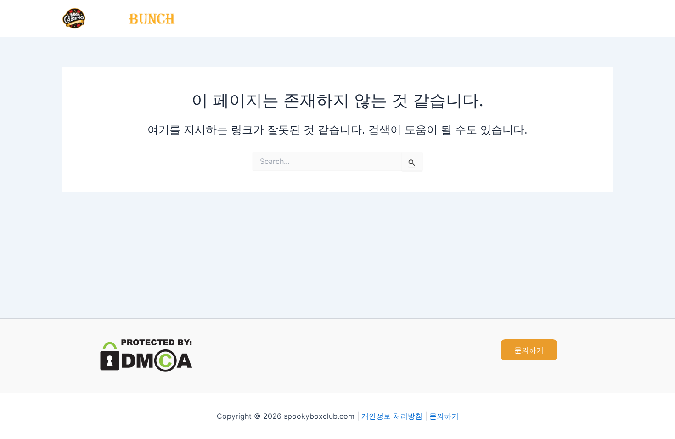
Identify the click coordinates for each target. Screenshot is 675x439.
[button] (529, 349)
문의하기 (444, 416)
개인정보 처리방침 (391, 416)
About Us (535, 18)
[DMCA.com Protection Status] (146, 355)
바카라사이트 (431, 18)
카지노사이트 (372, 18)
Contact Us (586, 18)
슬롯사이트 (485, 18)
